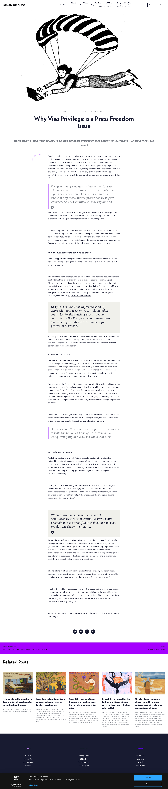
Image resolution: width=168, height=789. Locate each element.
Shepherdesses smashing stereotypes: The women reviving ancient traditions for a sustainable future (148, 703)
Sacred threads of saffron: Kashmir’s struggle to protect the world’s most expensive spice (84, 703)
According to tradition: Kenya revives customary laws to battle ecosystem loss (51, 701)
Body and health (124, 3)
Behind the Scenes (123, 7)
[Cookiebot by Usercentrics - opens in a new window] (16, 785)
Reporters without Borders (79, 295)
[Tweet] (52, 207)
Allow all (148, 778)
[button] (75, 631)
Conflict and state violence (72, 5)
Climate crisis (105, 7)
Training (98, 3)
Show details (33, 785)
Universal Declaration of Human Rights (69, 212)
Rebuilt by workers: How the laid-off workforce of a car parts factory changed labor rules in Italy (116, 703)
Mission (74, 3)
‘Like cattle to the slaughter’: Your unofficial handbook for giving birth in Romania (17, 701)
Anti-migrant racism (122, 5)
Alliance (110, 3)
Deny (148, 784)
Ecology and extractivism (99, 5)
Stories (86, 3)
